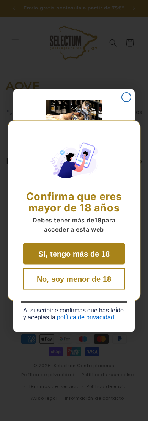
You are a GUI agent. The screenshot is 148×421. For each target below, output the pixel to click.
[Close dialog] (126, 97)
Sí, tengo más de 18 (74, 253)
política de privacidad (85, 317)
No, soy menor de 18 (74, 278)
